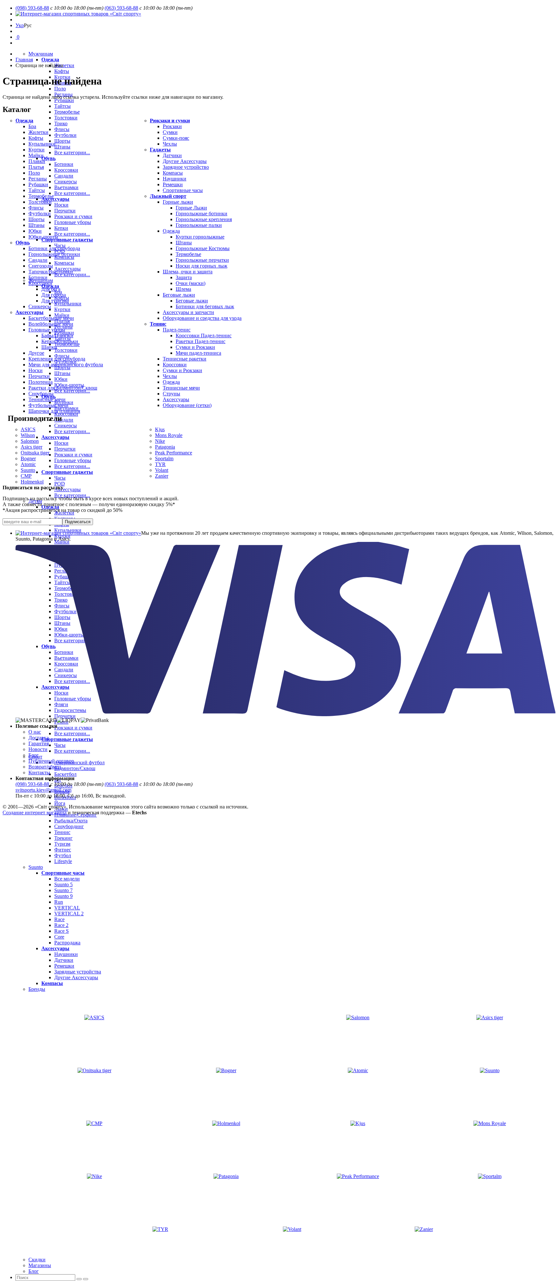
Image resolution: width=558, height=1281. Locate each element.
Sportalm (164, 458)
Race (59, 919)
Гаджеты (160, 149)
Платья (36, 167)
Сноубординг (69, 826)
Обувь (23, 242)
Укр (20, 25)
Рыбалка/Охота (71, 820)
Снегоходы (40, 266)
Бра (32, 126)
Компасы (52, 983)
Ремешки (64, 966)
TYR (160, 464)
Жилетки (64, 65)
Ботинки (37, 277)
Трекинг (63, 838)
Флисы (36, 207)
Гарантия (38, 743)
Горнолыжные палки (199, 225)
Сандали (37, 260)
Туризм (62, 844)
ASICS (28, 429)
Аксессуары (67, 489)
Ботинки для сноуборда (54, 248)
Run (58, 902)
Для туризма (55, 300)
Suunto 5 (63, 884)
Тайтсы (36, 190)
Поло (60, 88)
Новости (37, 749)
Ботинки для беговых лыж (205, 306)
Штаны (36, 225)
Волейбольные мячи (50, 324)
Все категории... (72, 495)
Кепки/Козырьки (59, 341)
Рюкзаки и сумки (73, 727)
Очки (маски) (190, 283)
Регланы (37, 178)
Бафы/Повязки (57, 335)
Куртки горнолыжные (200, 236)
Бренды (36, 989)
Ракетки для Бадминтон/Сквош (62, 388)
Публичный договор (51, 761)
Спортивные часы (63, 873)
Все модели (67, 878)
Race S (61, 931)
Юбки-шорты (43, 236)
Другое (36, 353)
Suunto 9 (63, 896)
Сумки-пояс (176, 138)
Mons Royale (168, 435)
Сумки (170, 132)
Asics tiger (31, 447)
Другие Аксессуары (76, 977)
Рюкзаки (172, 126)
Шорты (36, 219)
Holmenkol (32, 481)
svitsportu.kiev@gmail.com (43, 790)
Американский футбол (79, 762)
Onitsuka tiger (35, 452)
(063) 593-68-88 (121, 8)
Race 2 (61, 925)
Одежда (50, 59)
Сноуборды (41, 393)
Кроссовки (40, 283)
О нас (34, 732)
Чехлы (170, 144)
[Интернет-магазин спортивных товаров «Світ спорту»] (78, 13)
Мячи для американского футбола (65, 364)
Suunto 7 (63, 890)
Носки (35, 370)
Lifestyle (63, 861)
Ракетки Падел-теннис (200, 341)
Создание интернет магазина (35, 812)
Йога (59, 803)
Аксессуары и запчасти (188, 312)
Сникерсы (39, 306)
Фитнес (62, 849)
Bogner (28, 458)
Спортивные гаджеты (67, 739)
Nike (160, 441)
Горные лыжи (178, 202)
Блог (33, 1271)
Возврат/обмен (44, 766)
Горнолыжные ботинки (54, 254)
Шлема (183, 289)
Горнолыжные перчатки (202, 260)
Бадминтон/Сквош (74, 768)
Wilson (28, 435)
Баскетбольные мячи (51, 318)
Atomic (28, 464)
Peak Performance (173, 452)
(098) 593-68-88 (32, 8)
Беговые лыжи (179, 295)
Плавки (36, 161)
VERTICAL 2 (69, 913)
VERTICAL (67, 907)
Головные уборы (46, 329)
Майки (36, 155)
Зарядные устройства (77, 971)
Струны (171, 393)
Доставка (38, 737)
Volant (161, 470)
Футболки (39, 213)
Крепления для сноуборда (56, 358)
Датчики (63, 960)
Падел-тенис (177, 329)
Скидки (37, 1259)
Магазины (39, 1265)
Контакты (39, 772)
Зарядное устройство (186, 167)
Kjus (160, 429)
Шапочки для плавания (54, 411)
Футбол (62, 855)
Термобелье (41, 196)
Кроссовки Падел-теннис (204, 335)
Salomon (30, 441)
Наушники (66, 954)
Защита (184, 277)
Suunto (35, 867)
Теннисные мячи (47, 399)
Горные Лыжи (191, 207)
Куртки (36, 149)
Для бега (50, 289)
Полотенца (40, 382)
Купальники (42, 144)
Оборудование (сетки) (187, 405)
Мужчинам (40, 53)
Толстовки (40, 202)
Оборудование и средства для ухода (202, 318)
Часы (60, 745)
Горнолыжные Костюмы (203, 248)
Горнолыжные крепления (204, 219)
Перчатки (39, 376)
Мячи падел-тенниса (198, 353)
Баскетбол (65, 774)
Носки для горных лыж (201, 266)
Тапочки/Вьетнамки (50, 271)
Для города (53, 295)
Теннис (62, 832)
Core (59, 937)
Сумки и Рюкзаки (195, 347)
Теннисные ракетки (184, 358)
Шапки (49, 347)
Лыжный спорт (168, 196)
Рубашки (64, 100)
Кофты (61, 71)
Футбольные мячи (48, 405)
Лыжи (61, 809)
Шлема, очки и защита (187, 271)
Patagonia (165, 447)
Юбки (35, 231)
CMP (26, 476)
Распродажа (67, 942)
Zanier (161, 476)
